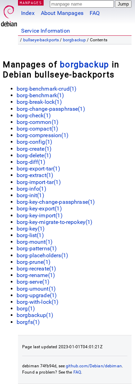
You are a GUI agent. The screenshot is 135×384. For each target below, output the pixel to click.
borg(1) (26, 308)
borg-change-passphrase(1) (51, 109)
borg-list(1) (30, 235)
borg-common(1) (37, 122)
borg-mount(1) (35, 242)
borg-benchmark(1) (40, 95)
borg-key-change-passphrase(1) (56, 202)
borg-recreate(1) (36, 268)
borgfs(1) (28, 322)
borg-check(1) (34, 115)
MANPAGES (31, 2)
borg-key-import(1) (40, 215)
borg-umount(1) (36, 288)
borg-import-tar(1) (39, 182)
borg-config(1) (34, 142)
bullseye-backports (41, 39)
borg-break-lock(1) (39, 102)
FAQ (95, 13)
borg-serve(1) (33, 281)
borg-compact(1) (37, 128)
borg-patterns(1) (37, 248)
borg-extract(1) (35, 175)
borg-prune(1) (34, 262)
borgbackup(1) (35, 315)
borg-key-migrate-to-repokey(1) (55, 222)
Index (28, 13)
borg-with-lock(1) (38, 302)
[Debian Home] (9, 14)
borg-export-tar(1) (38, 168)
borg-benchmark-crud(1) (46, 88)
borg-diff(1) (31, 162)
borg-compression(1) (43, 135)
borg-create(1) (34, 148)
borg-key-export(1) (39, 208)
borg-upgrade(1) (37, 295)
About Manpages (62, 13)
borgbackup (74, 39)
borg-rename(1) (36, 275)
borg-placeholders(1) (42, 255)
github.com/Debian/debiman (94, 366)
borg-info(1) (31, 188)
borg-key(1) (31, 228)
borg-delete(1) (34, 155)
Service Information (45, 30)
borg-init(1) (30, 195)
